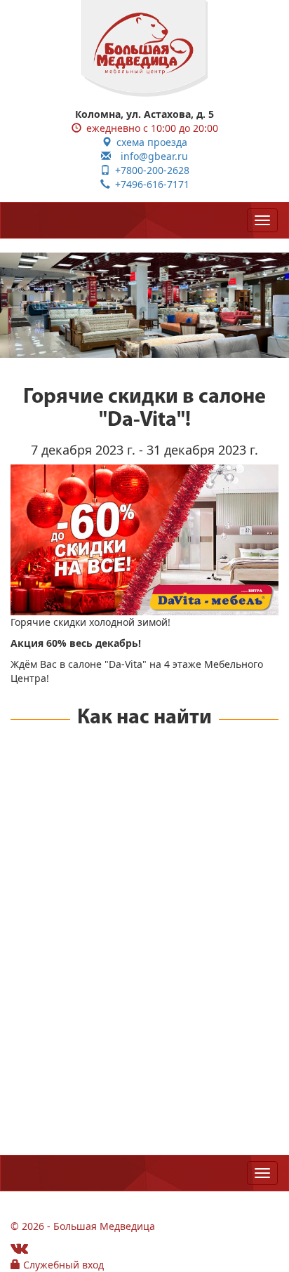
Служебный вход (62, 1264)
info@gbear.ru (149, 156)
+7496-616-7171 (149, 184)
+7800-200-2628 (149, 170)
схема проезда (149, 142)
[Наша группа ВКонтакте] (19, 1247)
